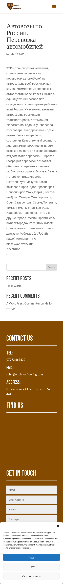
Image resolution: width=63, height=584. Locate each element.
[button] (58, 526)
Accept (31, 557)
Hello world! (14, 285)
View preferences (31, 576)
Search (51, 267)
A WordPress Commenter (23, 303)
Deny (32, 566)
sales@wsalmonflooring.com (24, 374)
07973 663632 (15, 359)
